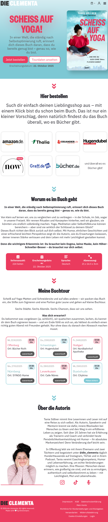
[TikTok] (75, 482)
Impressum (67, 501)
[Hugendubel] (95, 142)
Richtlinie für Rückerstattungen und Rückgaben (81, 509)
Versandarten (71, 512)
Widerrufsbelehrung (89, 512)
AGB (77, 501)
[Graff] (40, 166)
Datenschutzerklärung (91, 501)
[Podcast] (88, 482)
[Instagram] (62, 482)
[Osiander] (67, 142)
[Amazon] (12, 142)
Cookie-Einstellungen (78, 516)
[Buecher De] (67, 166)
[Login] (99, 3)
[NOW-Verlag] (12, 166)
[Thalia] (40, 142)
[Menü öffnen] (104, 3)
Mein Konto (82, 505)
